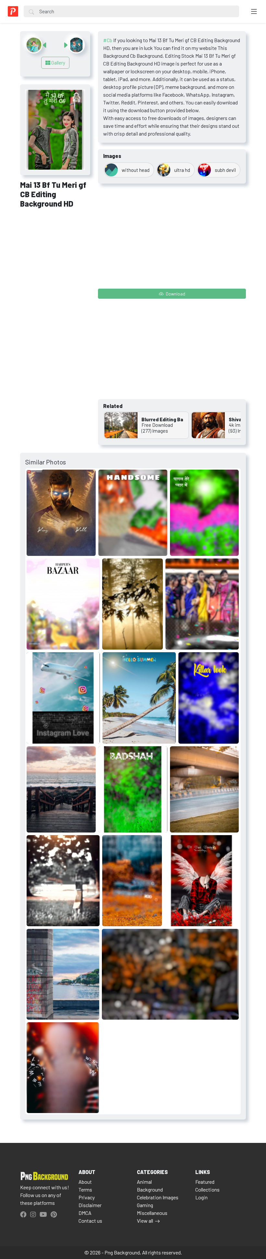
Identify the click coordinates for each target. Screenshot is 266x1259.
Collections (207, 1189)
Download (175, 293)
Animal (144, 1182)
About (85, 1182)
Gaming (145, 1205)
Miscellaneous (152, 1213)
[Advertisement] (55, 248)
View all (145, 1220)
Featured (204, 1182)
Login (201, 1197)
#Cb (107, 40)
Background (150, 1189)
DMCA (85, 1213)
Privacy (87, 1197)
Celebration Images (157, 1197)
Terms (85, 1189)
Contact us (90, 1220)
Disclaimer (90, 1205)
